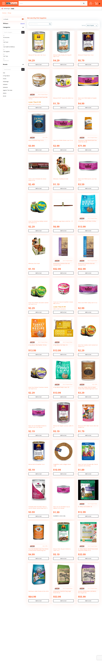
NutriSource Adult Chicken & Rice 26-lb (38, 591)
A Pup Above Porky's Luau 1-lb (61, 387)
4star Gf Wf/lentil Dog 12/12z (36, 140)
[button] (91, 3)
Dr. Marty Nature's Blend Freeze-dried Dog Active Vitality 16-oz (88, 549)
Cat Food (5, 42)
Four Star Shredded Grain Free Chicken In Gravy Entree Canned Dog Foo (38, 549)
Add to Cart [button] (39, 64)
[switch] (23, 19)
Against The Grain (7, 90)
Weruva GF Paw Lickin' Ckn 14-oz (37, 55)
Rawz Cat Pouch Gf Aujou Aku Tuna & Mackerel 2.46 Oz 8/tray (88, 465)
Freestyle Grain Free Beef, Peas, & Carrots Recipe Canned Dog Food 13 (37, 507)
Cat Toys (5, 56)
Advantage (6, 81)
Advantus (5, 87)
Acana (4, 78)
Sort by (83, 25)
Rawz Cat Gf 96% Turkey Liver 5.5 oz (87, 302)
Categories (6, 27)
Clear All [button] (22, 23)
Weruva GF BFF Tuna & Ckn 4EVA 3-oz (63, 98)
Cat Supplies (6, 51)
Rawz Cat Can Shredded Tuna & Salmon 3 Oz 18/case (61, 507)
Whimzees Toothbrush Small (60, 179)
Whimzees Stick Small (34, 263)
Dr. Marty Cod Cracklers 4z (85, 506)
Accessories (6, 37)
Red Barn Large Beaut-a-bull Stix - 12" (63, 221)
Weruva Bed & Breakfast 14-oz (36, 464)
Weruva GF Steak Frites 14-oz (85, 55)
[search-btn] (22, 32)
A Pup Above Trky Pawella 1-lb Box (37, 345)
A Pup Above (6, 75)
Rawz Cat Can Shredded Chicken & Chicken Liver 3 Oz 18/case (37, 426)
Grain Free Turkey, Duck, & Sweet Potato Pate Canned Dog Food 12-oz (88, 388)
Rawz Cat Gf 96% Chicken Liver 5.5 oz (63, 140)
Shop (9, 13)
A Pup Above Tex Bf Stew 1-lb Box (87, 221)
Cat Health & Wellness (9, 47)
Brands (5, 64)
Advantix (5, 84)
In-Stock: (6, 19)
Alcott (4, 96)
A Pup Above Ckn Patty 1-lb (60, 345)
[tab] (13, 43)
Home (4, 13)
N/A (4, 73)
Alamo (4, 93)
